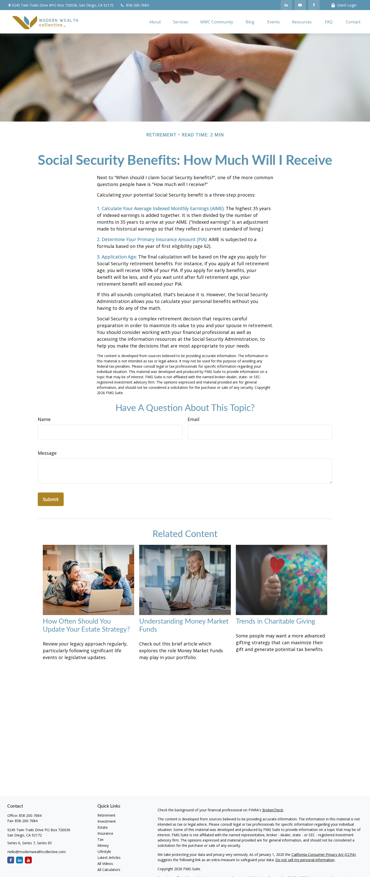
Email (193, 419)
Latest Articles (109, 857)
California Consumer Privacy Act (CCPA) (323, 854)
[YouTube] (300, 5)
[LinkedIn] (286, 5)
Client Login (346, 5)
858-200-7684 (137, 5)
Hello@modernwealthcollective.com (36, 851)
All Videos (105, 863)
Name (44, 419)
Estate (102, 827)
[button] (155, 22)
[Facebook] (314, 5)
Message (47, 453)
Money (103, 845)
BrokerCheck (272, 810)
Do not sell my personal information (305, 859)
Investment (106, 821)
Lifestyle (104, 851)
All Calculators (108, 869)
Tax (100, 839)
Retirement (106, 815)
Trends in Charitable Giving (275, 621)
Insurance (105, 833)
